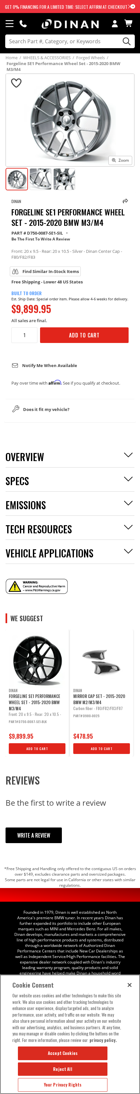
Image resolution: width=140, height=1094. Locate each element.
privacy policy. (103, 1040)
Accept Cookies (62, 1053)
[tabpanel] (37, 693)
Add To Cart (84, 335)
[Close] (129, 985)
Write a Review (33, 835)
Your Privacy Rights (62, 1084)
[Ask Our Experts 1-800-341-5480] (23, 23)
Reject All (62, 1069)
